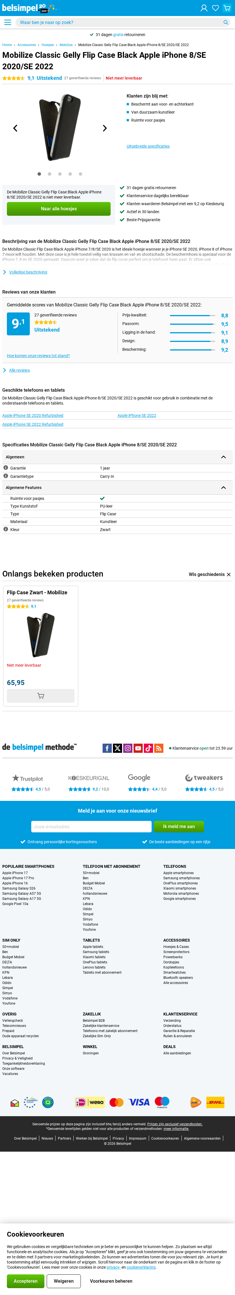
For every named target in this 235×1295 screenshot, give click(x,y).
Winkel (90, 1046)
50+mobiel (91, 873)
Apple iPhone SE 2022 (136, 415)
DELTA (88, 888)
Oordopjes (171, 962)
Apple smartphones (178, 873)
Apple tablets (93, 947)
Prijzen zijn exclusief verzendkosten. (175, 1124)
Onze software (13, 1069)
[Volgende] (104, 128)
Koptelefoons (173, 967)
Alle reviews (19, 370)
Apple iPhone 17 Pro (18, 878)
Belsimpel (13, 1046)
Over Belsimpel (13, 1053)
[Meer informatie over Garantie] (5, 467)
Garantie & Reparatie (179, 1031)
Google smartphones (179, 899)
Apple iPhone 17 (15, 873)
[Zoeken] (225, 22)
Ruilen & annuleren (177, 1036)
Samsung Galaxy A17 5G (21, 899)
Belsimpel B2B (94, 1021)
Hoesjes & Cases (176, 947)
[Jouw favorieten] (215, 8)
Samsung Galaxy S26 (19, 888)
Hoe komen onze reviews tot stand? (38, 355)
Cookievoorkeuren (165, 1138)
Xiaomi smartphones (179, 888)
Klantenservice (180, 1014)
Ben (86, 878)
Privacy (118, 1138)
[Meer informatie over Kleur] (5, 529)
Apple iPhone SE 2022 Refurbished (32, 424)
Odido (87, 909)
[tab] (39, 174)
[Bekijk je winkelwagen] (227, 8)
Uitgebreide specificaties (148, 146)
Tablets (91, 940)
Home (7, 45)
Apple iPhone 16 (15, 883)
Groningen (91, 1053)
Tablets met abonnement (102, 973)
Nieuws (47, 1138)
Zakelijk (92, 1014)
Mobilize (66, 45)
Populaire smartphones (28, 866)
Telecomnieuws (14, 1026)
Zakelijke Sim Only (97, 1036)
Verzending (172, 1021)
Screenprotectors (176, 952)
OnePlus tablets (95, 962)
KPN (86, 899)
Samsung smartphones (181, 878)
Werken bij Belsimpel (92, 1138)
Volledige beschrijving (28, 272)
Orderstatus (172, 1026)
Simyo (88, 919)
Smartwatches (174, 973)
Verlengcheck (12, 1021)
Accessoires (26, 45)
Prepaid (8, 1031)
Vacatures (10, 1074)
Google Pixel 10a (15, 904)
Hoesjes (48, 45)
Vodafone (90, 924)
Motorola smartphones (181, 894)
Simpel (88, 914)
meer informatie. (176, 1129)
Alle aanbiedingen (177, 1053)
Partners (64, 1138)
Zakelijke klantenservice (101, 1026)
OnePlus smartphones (180, 883)
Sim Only (11, 940)
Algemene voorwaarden (202, 1138)
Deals (169, 1046)
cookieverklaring (141, 1267)
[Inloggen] (204, 8)
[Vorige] (15, 128)
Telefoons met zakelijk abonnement (110, 1031)
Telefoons (174, 866)
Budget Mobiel (94, 883)
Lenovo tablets (94, 967)
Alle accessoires (175, 983)
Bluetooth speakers (178, 978)
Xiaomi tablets (94, 957)
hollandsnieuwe (95, 894)
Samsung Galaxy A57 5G (21, 894)
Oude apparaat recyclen (20, 1036)
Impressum (137, 1138)
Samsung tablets (96, 952)
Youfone (89, 930)
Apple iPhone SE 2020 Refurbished (32, 415)
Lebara (88, 904)
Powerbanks (173, 957)
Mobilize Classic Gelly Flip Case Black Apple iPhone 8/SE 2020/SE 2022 (133, 45)
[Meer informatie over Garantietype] (5, 476)
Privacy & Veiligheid (17, 1058)
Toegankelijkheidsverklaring (23, 1064)
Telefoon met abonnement (111, 866)
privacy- (114, 1267)
